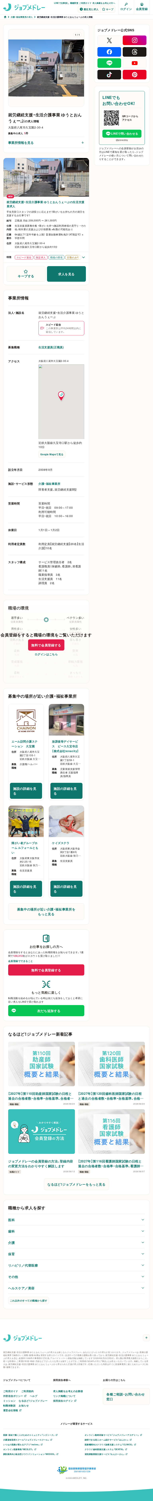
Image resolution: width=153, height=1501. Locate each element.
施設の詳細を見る (27, 791)
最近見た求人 (91, 9)
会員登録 (142, 9)
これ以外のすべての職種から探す (28, 1300)
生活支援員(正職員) (51, 347)
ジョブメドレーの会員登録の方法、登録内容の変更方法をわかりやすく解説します (40, 1163)
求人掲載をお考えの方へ (103, 2)
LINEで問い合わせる (124, 133)
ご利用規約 (27, 1391)
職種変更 (74, 2)
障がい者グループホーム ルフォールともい (25, 847)
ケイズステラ (60, 843)
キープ (109, 9)
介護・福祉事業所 (49, 484)
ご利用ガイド (85, 2)
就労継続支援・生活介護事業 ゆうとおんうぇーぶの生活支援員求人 (45, 204)
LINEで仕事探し (61, 2)
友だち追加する (48, 1010)
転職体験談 (9, 1405)
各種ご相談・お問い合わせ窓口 (125, 1396)
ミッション (9, 1400)
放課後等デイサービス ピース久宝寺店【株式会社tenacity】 (65, 746)
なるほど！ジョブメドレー (33, 1400)
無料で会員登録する (46, 645)
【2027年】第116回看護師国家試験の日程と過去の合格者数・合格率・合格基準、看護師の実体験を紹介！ (110, 1163)
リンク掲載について (64, 1396)
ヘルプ (33, 1396)
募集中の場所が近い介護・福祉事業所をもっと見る (46, 911)
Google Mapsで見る (52, 454)
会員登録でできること (20, 961)
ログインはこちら (46, 654)
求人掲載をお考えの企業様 (68, 1391)
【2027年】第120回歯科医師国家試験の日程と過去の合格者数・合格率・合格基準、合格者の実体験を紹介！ (110, 1096)
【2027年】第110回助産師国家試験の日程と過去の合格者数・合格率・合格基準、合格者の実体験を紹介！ (41, 1096)
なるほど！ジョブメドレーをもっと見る (76, 1184)
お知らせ (24, 1405)
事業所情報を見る (21, 142)
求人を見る (66, 274)
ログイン (126, 9)
